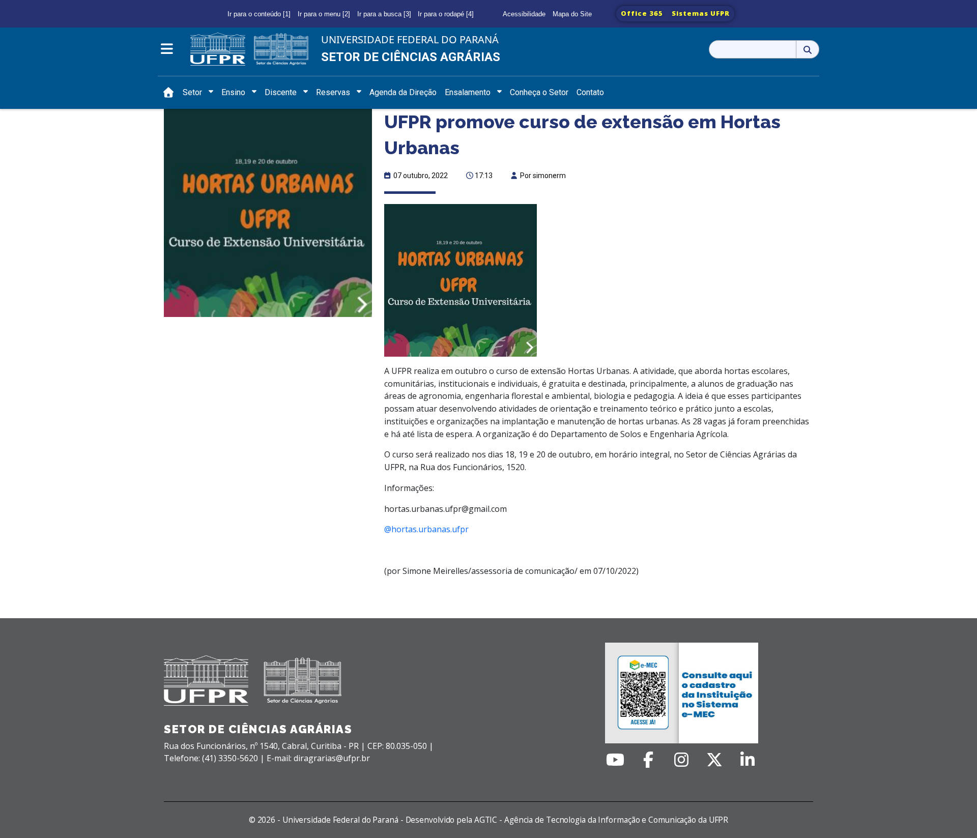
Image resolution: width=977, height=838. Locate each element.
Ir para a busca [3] (384, 14)
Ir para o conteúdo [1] (259, 14)
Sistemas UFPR (701, 13)
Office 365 (642, 13)
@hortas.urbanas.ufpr (426, 529)
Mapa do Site (572, 14)
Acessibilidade (524, 14)
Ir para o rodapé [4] (446, 14)
